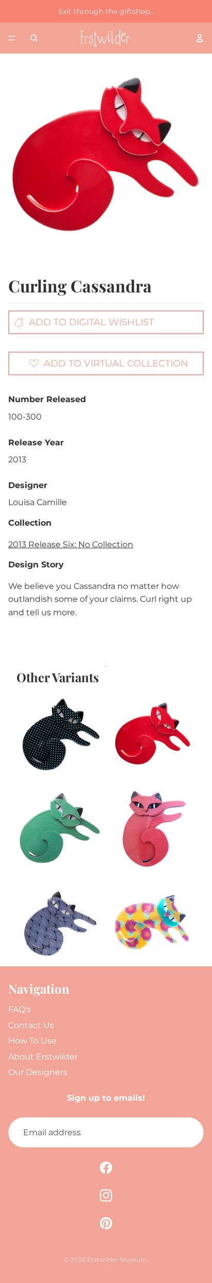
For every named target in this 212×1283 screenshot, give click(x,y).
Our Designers (37, 1072)
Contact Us (31, 1025)
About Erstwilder (43, 1057)
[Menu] (12, 38)
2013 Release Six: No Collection (70, 544)
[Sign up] (188, 1132)
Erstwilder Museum (117, 1259)
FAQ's (19, 1009)
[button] (108, 363)
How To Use (32, 1041)
